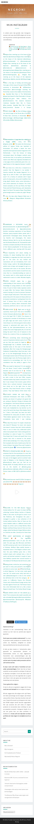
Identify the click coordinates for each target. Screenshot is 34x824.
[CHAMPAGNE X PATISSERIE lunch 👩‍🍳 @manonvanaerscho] (17, 237)
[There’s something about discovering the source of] (17, 350)
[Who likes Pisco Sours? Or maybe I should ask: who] (17, 435)
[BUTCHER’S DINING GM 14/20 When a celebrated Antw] (17, 407)
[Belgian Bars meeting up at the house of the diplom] (17, 67)
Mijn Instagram (9, 749)
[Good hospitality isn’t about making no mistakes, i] (17, 265)
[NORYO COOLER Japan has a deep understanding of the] (17, 294)
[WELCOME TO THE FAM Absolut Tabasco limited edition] (17, 520)
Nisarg (17, 822)
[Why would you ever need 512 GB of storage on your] (17, 492)
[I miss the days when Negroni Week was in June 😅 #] (17, 209)
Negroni (4, 2)
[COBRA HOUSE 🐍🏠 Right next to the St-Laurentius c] (17, 322)
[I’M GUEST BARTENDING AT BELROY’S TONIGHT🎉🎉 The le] (17, 549)
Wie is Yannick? (9, 745)
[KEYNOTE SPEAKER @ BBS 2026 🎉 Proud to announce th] (17, 464)
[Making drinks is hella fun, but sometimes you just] (17, 577)
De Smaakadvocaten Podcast (13, 753)
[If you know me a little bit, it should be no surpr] (17, 180)
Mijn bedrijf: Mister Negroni (12, 756)
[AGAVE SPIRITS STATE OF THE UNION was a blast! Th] (17, 605)
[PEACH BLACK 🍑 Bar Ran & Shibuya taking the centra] (17, 124)
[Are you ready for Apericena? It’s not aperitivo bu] (17, 379)
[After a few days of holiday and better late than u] (17, 95)
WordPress (23, 820)
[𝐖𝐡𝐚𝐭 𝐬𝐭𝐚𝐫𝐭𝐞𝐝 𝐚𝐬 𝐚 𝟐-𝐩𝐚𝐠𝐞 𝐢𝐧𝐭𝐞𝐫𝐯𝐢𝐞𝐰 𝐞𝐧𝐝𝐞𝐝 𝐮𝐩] (17, 152)
